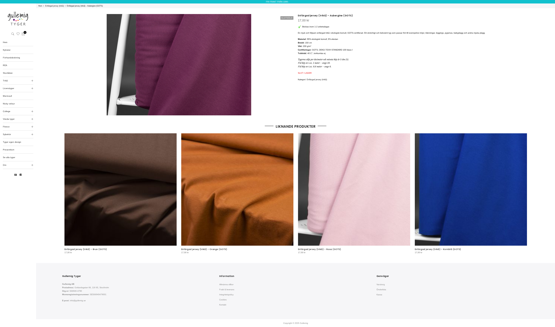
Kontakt (222, 305)
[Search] (12, 34)
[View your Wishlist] (18, 34)
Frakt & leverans (226, 289)
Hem (40, 6)
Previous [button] (67, 191)
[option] (178, 64)
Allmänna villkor (226, 284)
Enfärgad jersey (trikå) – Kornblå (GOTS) (438, 249)
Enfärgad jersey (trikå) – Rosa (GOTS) (319, 249)
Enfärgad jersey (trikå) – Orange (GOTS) (204, 249)
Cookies (223, 299)
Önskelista (381, 289)
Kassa (379, 294)
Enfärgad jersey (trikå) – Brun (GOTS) (85, 249)
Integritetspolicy (226, 294)
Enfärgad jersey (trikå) (54, 6)
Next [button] (524, 191)
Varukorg (381, 284)
